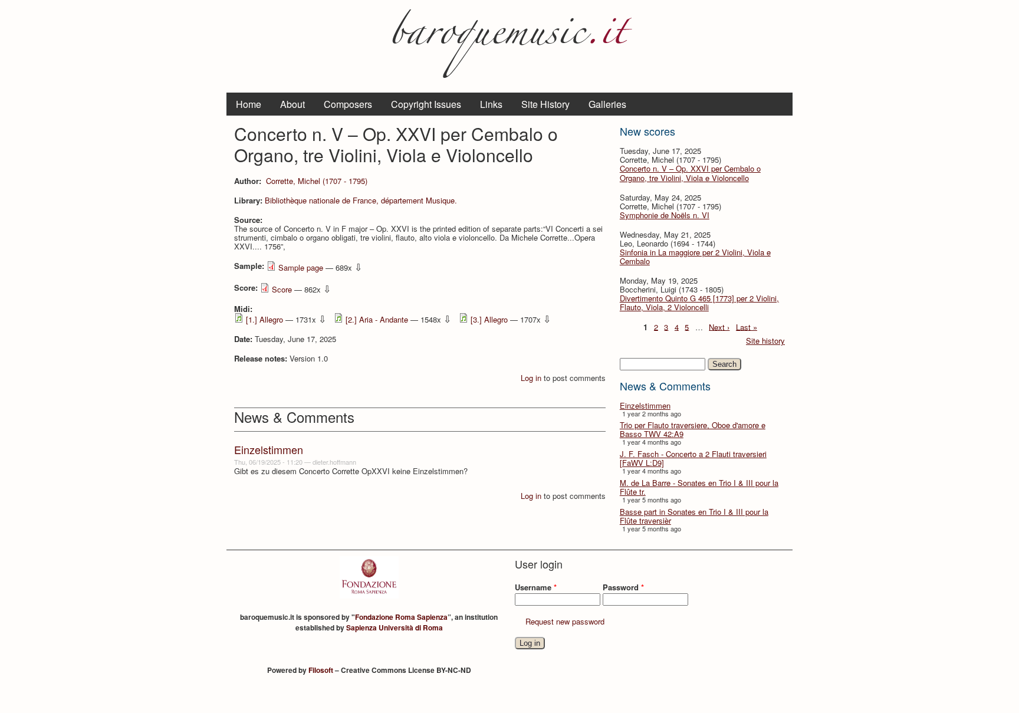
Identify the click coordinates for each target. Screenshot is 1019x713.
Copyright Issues (426, 104)
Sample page (300, 267)
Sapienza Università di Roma (394, 627)
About (292, 104)
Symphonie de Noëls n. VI (664, 215)
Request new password (564, 621)
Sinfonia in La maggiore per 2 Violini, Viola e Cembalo (695, 257)
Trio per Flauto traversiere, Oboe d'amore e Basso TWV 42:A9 (692, 429)
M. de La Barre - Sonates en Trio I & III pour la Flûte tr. (699, 487)
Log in (531, 377)
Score (282, 289)
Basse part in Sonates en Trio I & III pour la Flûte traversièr (694, 516)
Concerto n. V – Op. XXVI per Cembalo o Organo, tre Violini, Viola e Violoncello (690, 173)
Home (248, 104)
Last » (746, 326)
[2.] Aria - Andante (377, 319)
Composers (348, 104)
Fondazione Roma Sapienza (401, 617)
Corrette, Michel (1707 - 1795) (316, 180)
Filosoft (320, 670)
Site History (545, 104)
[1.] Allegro (264, 319)
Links (491, 104)
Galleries (607, 104)
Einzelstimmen (645, 405)
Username (536, 587)
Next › (719, 326)
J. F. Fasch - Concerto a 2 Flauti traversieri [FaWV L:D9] (693, 458)
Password (623, 587)
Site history (765, 340)
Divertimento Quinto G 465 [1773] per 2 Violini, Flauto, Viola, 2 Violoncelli (699, 303)
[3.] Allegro (489, 319)
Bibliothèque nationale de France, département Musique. (361, 200)
